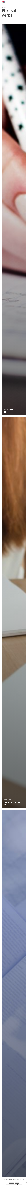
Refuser (17, 1182)
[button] (25, 2)
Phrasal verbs (7, 404)
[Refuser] (26, 1182)
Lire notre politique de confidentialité (14, 1184)
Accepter (11, 1182)
